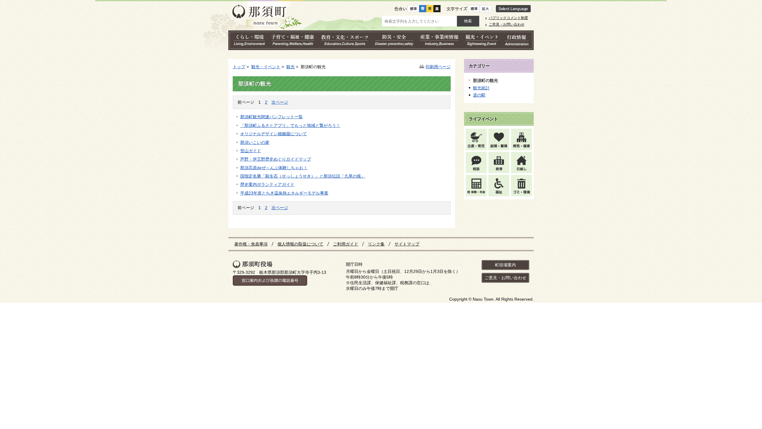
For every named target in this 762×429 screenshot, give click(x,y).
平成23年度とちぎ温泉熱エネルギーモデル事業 (284, 193)
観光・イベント (265, 66)
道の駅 (479, 95)
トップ (239, 66)
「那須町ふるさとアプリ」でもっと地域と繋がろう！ (290, 125)
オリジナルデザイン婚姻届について (273, 133)
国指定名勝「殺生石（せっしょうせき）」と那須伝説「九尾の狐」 (302, 176)
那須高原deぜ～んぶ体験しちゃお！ (273, 167)
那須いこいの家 (254, 142)
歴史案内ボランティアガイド (267, 184)
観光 (290, 66)
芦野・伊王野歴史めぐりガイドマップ (275, 159)
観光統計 (481, 88)
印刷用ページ (438, 66)
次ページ (279, 102)
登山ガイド (250, 150)
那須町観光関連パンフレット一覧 (271, 116)
